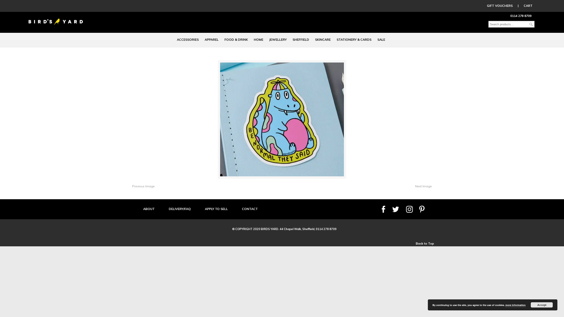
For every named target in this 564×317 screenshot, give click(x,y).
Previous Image (143, 186)
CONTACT (250, 209)
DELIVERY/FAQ (180, 209)
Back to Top (425, 243)
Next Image (423, 186)
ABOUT (149, 209)
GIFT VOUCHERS (500, 6)
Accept (541, 305)
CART (528, 6)
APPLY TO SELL (216, 209)
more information (515, 305)
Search (531, 24)
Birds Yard (55, 18)
